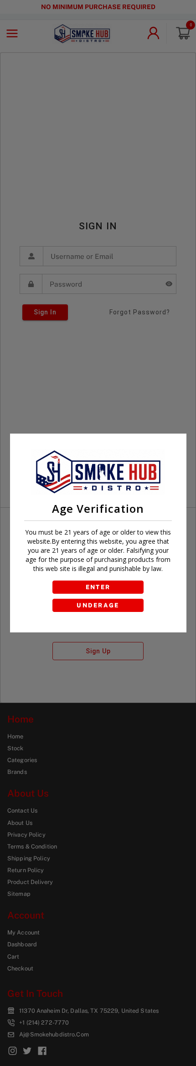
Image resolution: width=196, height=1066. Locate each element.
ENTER (98, 587)
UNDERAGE (98, 605)
